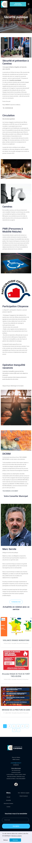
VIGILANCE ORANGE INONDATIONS (16, 640)
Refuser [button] (5, 840)
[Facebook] (16, 784)
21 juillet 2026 (7, 713)
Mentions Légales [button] (16, 835)
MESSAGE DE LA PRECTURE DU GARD (16, 710)
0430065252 (16, 765)
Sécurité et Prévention (22, 643)
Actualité (14, 643)
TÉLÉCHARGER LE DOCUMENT (10, 491)
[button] (18, 4)
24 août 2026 (7, 643)
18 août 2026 (7, 679)
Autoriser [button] (15, 840)
